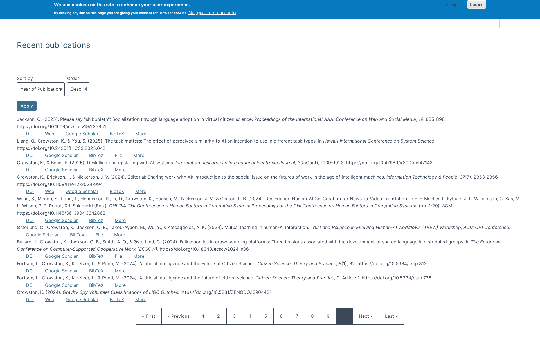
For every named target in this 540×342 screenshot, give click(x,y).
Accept (452, 4)
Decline (476, 4)
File (118, 155)
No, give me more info (212, 12)
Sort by (25, 78)
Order (73, 78)
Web (49, 133)
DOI (30, 133)
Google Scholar (82, 133)
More (140, 133)
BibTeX (117, 133)
